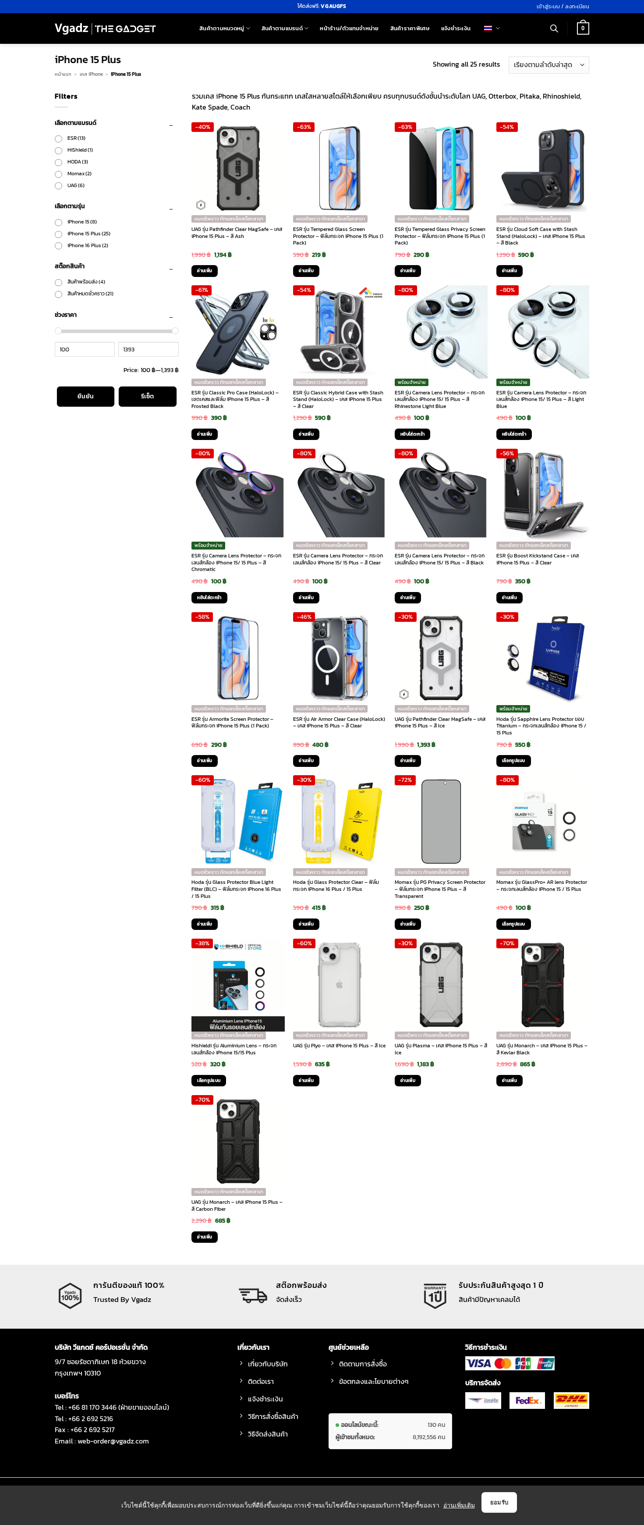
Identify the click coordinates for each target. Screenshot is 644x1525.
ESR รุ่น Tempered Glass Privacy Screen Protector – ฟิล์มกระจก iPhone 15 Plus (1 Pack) (440, 236)
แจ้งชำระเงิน (456, 28)
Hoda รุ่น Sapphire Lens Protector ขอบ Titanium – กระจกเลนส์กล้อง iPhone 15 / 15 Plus (541, 726)
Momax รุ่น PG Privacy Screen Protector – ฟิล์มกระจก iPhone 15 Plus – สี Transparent (440, 889)
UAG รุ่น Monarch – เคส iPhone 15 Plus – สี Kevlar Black (541, 1049)
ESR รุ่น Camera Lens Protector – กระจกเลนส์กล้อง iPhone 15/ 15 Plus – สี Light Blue (541, 400)
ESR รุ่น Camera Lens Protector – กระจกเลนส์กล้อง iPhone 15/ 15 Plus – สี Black (440, 559)
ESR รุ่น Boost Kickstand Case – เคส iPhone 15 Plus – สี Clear (537, 559)
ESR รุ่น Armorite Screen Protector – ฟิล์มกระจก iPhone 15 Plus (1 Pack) (232, 723)
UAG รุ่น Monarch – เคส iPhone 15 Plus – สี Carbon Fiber (237, 1206)
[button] (563, 6)
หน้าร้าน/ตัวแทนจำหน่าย (349, 28)
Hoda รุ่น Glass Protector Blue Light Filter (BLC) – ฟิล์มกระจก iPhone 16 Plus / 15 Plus (236, 889)
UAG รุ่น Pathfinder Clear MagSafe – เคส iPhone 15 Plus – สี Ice (440, 723)
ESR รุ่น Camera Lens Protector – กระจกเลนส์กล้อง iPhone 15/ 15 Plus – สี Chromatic (236, 563)
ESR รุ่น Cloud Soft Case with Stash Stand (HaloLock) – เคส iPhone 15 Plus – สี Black (540, 236)
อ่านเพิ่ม (204, 270)
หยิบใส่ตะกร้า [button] (412, 434)
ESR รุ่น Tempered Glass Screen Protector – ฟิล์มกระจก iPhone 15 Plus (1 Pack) (338, 236)
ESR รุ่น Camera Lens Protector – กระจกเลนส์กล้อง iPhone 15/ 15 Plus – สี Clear (338, 559)
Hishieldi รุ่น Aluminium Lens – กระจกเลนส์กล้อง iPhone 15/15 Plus (233, 1049)
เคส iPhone (91, 74)
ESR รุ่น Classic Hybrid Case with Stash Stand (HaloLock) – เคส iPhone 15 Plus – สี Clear (338, 400)
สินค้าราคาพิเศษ (410, 28)
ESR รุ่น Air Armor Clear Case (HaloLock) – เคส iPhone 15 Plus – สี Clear (339, 723)
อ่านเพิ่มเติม (459, 1505)
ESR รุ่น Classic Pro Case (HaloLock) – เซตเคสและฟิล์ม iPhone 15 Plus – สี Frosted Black (235, 400)
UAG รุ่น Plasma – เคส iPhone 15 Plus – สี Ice (441, 1049)
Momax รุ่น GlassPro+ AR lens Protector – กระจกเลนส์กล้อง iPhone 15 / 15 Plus (541, 886)
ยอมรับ (499, 1502)
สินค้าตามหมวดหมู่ (221, 28)
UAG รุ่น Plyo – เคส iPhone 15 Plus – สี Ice (339, 1046)
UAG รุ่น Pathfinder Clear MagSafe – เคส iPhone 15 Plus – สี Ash (236, 233)
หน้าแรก (63, 74)
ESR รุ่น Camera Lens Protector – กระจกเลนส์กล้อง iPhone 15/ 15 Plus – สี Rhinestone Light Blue (440, 400)
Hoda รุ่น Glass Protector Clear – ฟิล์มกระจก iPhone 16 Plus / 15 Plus (336, 886)
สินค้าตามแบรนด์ (282, 28)
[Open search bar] (554, 28)
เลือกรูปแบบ (513, 760)
